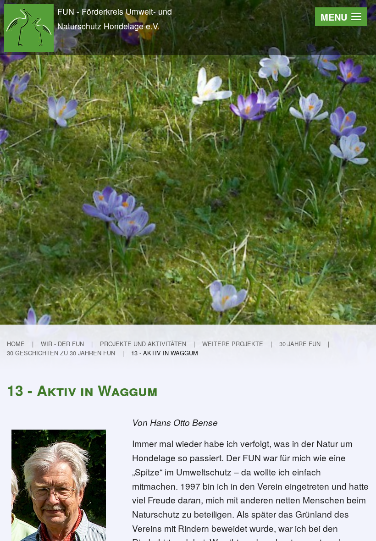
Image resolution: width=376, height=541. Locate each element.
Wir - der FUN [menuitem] (62, 343)
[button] (341, 16)
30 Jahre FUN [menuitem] (300, 343)
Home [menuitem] (16, 343)
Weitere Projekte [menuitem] (232, 343)
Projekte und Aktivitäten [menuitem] (143, 343)
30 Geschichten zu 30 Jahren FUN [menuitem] (61, 352)
